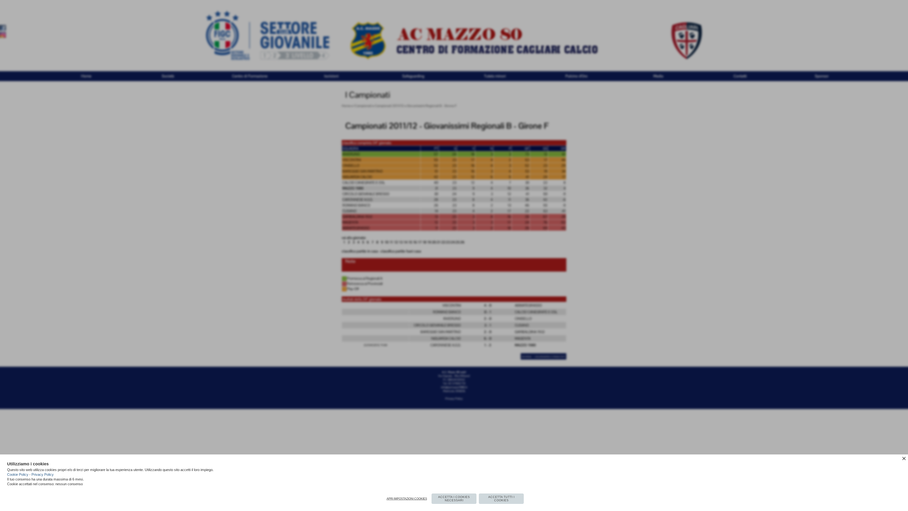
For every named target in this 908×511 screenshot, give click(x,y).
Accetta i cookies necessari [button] (454, 498)
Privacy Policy (42, 474)
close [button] (904, 458)
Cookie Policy (17, 474)
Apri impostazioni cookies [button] (407, 498)
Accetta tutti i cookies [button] (501, 498)
